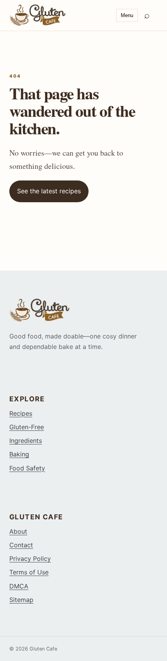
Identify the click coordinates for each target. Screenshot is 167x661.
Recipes (20, 413)
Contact (21, 545)
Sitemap (21, 600)
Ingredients (25, 440)
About (18, 531)
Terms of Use (29, 572)
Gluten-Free (26, 427)
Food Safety (27, 468)
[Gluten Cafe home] (59, 15)
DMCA (18, 586)
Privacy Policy (30, 558)
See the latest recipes (49, 191)
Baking (19, 454)
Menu (127, 15)
